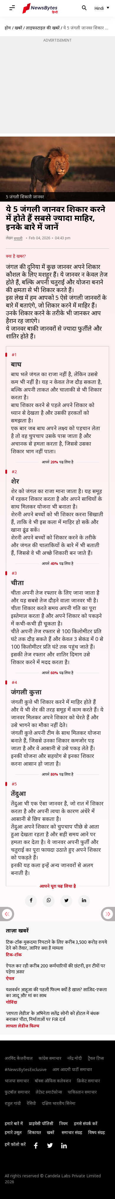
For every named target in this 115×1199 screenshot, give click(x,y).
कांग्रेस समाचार (50, 1058)
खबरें (18, 28)
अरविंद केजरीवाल (19, 1058)
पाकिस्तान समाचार (82, 1092)
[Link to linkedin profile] (64, 1145)
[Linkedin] (84, 901)
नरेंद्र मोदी (74, 1058)
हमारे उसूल (13, 1132)
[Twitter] (66, 901)
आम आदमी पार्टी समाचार (72, 1069)
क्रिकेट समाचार (88, 1081)
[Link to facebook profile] (36, 1145)
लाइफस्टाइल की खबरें (43, 28)
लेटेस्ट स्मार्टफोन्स (49, 1092)
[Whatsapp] (49, 901)
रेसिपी (31, 1103)
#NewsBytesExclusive (26, 1069)
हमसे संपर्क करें (85, 1123)
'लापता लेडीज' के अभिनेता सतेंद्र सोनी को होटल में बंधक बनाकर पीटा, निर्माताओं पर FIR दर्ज (52, 1017)
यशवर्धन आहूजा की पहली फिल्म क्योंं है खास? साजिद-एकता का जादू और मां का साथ (56, 993)
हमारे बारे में (14, 1123)
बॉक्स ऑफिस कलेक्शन (53, 1081)
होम (8, 28)
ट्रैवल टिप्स (96, 1058)
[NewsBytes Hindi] (40, 8)
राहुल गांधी (13, 1103)
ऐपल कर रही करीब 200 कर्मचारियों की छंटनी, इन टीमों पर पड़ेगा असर (55, 969)
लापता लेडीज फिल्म (22, 1026)
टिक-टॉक (14, 954)
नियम (63, 1123)
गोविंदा (11, 1002)
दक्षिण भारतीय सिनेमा (58, 1103)
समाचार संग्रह (72, 1132)
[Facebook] (31, 901)
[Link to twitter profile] (50, 1145)
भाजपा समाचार (17, 1081)
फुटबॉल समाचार (17, 1092)
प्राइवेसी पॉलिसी (41, 1123)
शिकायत (34, 1132)
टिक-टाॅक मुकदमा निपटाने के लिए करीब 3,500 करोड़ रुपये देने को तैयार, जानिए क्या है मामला (56, 945)
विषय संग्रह (96, 1132)
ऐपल (10, 978)
